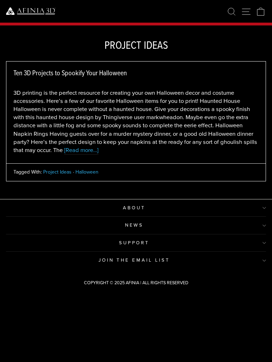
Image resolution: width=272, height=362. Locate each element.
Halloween (86, 172)
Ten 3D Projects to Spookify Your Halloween (70, 73)
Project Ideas (57, 172)
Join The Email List (134, 260)
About (134, 207)
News (134, 225)
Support (134, 242)
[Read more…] (81, 150)
